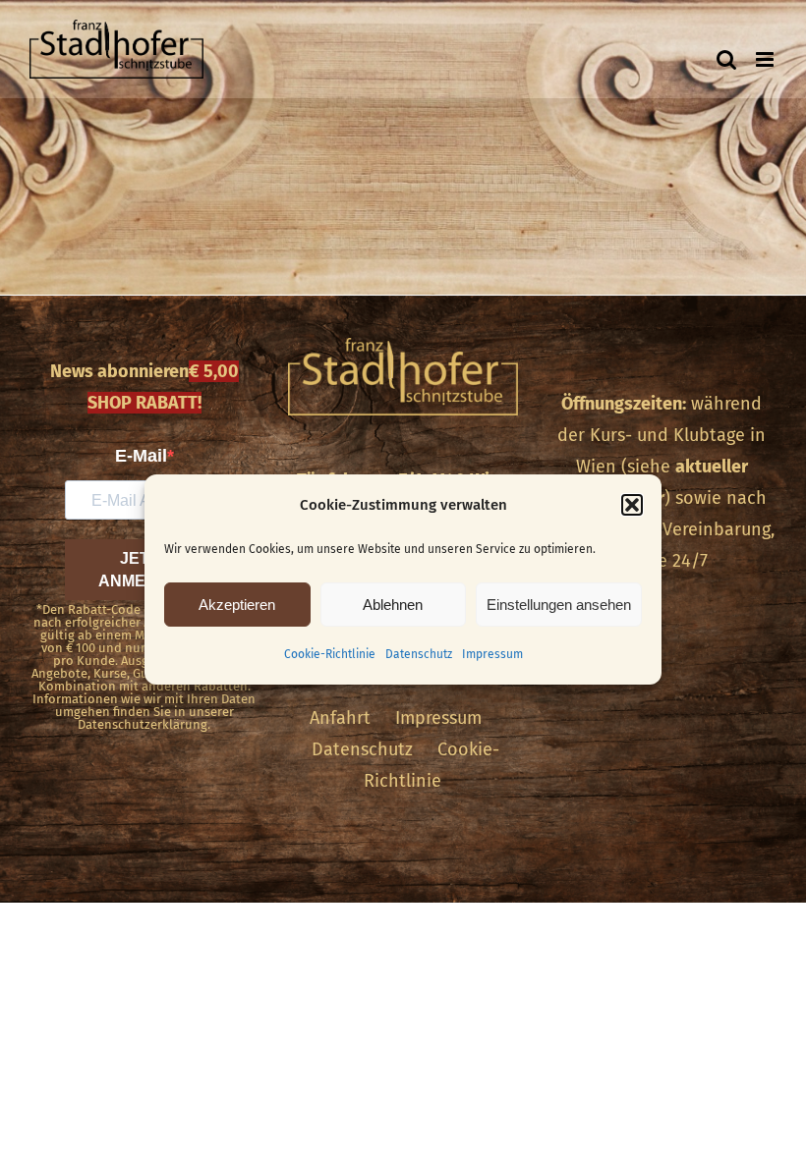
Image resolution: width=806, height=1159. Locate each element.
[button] (632, 505)
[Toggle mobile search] (726, 59)
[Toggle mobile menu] (766, 59)
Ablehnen (393, 604)
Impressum (492, 654)
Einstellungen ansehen (559, 604)
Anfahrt (340, 718)
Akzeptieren (237, 604)
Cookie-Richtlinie (329, 654)
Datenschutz (418, 654)
